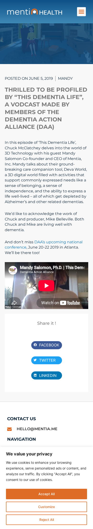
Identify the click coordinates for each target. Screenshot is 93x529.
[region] (46, 488)
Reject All (46, 520)
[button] (81, 11)
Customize (46, 507)
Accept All (46, 494)
